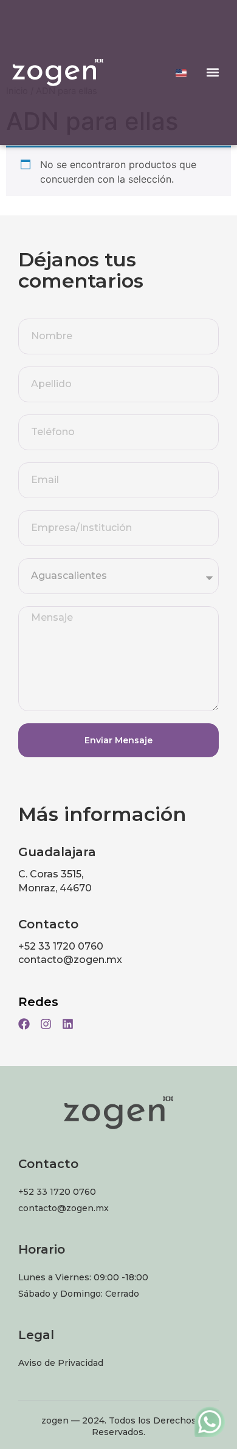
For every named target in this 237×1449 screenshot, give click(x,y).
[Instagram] (46, 1024)
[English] (181, 73)
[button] (213, 72)
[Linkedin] (68, 1024)
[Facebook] (24, 1024)
